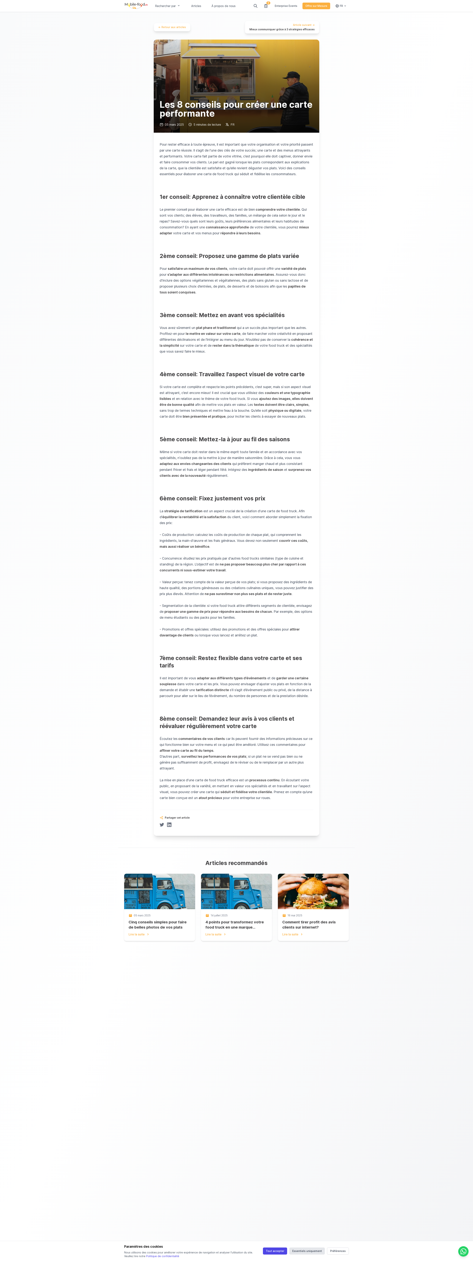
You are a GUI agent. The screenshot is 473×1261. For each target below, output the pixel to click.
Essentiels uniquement (307, 1250)
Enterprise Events (286, 5)
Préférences (338, 1250)
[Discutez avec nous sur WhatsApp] (463, 1251)
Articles (196, 6)
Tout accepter (275, 1250)
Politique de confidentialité (162, 1256)
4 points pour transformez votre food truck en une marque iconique (234, 927)
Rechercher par (165, 6)
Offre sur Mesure (316, 5)
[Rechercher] (255, 6)
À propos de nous (224, 6)
